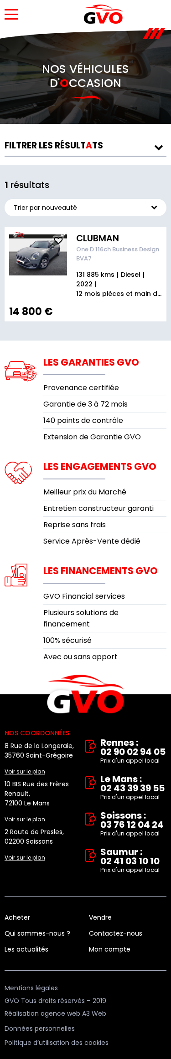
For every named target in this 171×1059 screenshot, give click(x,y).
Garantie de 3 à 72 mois (85, 404)
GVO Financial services (84, 596)
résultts (54, 145)
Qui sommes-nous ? (37, 933)
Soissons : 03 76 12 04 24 (132, 824)
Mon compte (109, 949)
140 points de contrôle (83, 420)
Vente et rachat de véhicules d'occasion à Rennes (85, 694)
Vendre (100, 917)
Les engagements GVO (99, 466)
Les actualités (26, 949)
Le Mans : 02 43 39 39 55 (132, 787)
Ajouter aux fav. (58, 240)
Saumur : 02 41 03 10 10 (130, 860)
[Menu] (11, 14)
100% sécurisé (67, 640)
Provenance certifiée (81, 387)
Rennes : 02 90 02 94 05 (133, 751)
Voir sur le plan (25, 771)
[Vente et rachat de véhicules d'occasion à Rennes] (103, 14)
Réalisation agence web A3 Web (55, 1013)
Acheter (17, 917)
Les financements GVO (100, 570)
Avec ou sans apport (80, 657)
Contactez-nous (115, 933)
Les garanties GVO (91, 362)
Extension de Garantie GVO (92, 437)
